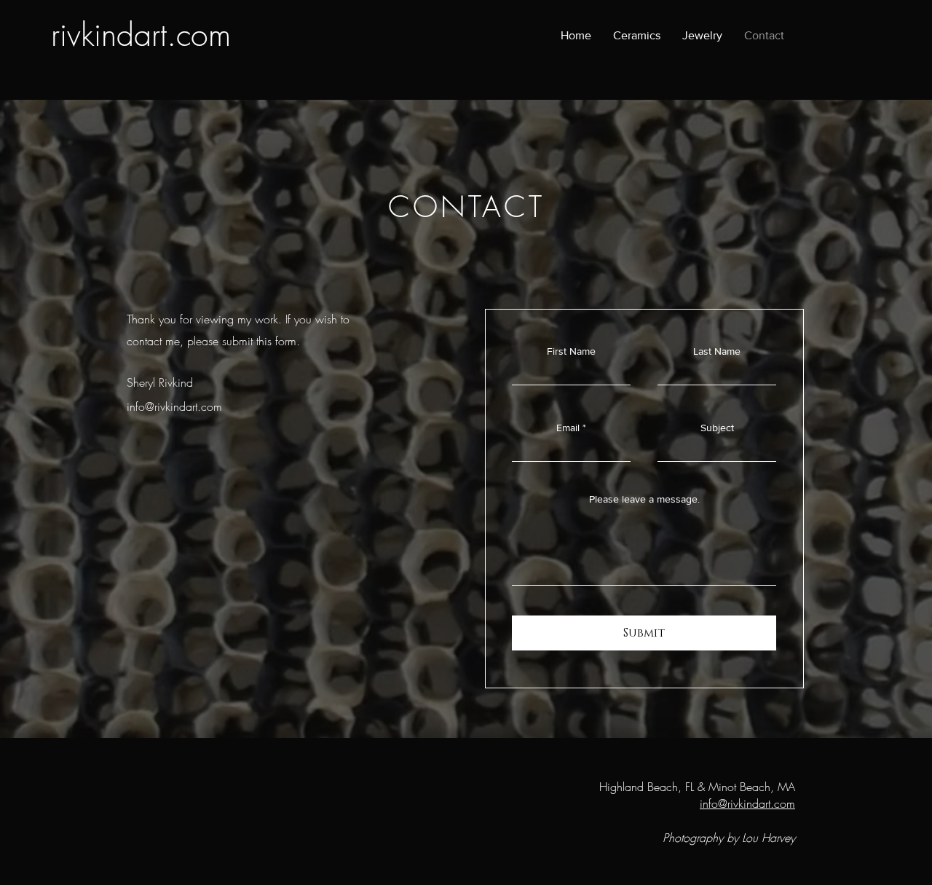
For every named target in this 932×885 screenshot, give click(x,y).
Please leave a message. (644, 499)
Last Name (717, 351)
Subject (717, 427)
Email (568, 427)
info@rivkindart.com (174, 406)
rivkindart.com (141, 34)
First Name (571, 351)
